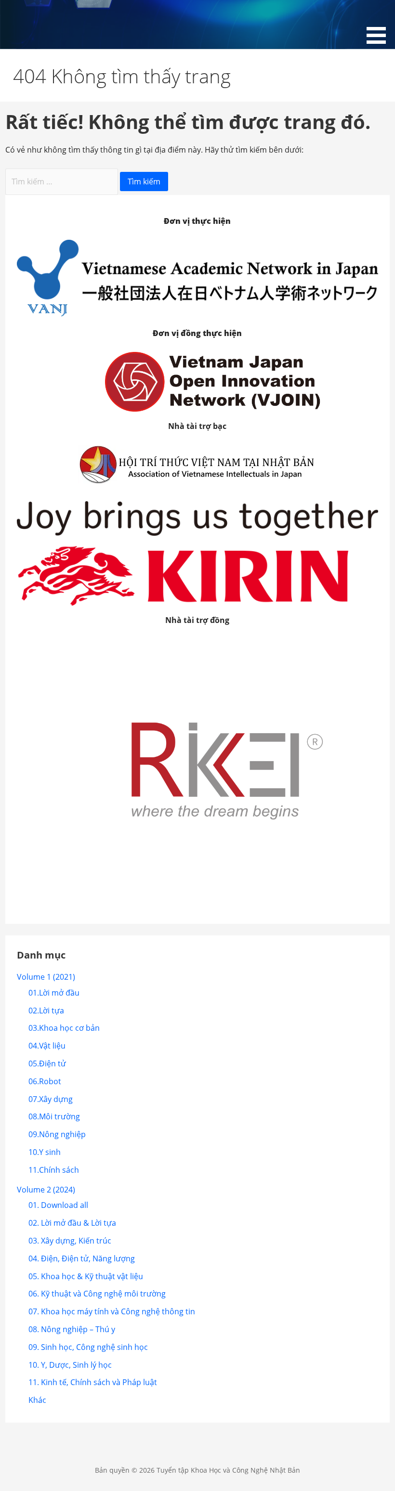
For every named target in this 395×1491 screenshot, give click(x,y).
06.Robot (44, 1081)
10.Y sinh (44, 1152)
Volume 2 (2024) (46, 1189)
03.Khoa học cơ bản (64, 1028)
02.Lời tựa (46, 1010)
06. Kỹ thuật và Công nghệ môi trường (97, 1293)
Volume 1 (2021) (46, 977)
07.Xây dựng (50, 1099)
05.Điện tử (47, 1063)
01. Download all (58, 1205)
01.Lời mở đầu (53, 992)
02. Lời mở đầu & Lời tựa (72, 1223)
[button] (379, 23)
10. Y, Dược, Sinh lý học (70, 1365)
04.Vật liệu (47, 1045)
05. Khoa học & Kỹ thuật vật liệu (85, 1276)
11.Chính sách (53, 1170)
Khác (37, 1400)
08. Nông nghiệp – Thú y (71, 1329)
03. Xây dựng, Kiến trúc (69, 1240)
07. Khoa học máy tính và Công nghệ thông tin (111, 1311)
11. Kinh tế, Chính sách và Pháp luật (92, 1382)
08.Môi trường (54, 1116)
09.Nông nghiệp (57, 1134)
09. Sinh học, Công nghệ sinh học (88, 1347)
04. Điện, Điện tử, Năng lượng (81, 1258)
